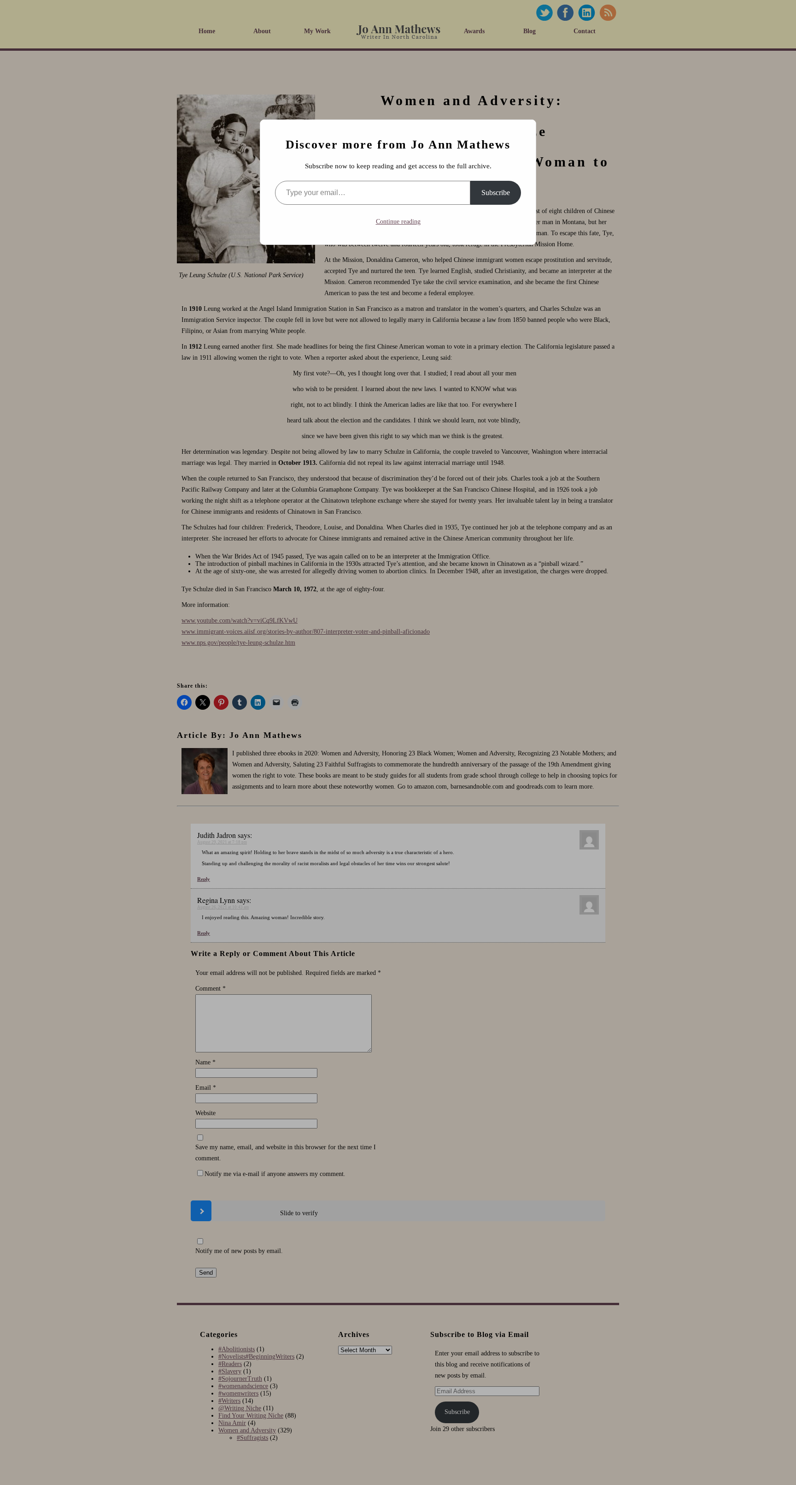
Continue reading (398, 221)
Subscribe (495, 192)
